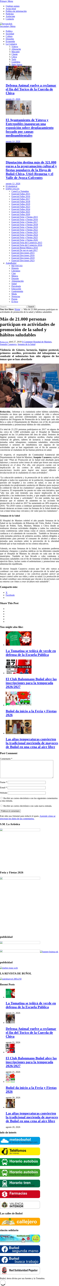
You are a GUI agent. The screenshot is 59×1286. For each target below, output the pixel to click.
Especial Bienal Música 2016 (24, 247)
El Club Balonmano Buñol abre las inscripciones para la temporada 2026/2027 (31, 1062)
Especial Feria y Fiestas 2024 (24, 235)
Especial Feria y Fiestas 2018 (24, 224)
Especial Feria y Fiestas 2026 (24, 240)
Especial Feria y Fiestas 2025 (24, 237)
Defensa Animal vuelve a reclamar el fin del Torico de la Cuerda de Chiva (31, 1032)
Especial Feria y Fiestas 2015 (24, 217)
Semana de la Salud (26, 344)
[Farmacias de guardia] (20, 1197)
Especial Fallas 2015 (20, 194)
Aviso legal (11, 8)
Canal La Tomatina (20, 191)
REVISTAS (16, 265)
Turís (13, 59)
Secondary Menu (7, 26)
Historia (15, 268)
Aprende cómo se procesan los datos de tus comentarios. (27, 817)
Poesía (14, 299)
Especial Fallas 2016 (20, 196)
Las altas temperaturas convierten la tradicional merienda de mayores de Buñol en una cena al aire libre (32, 1117)
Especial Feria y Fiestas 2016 (24, 219)
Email (3, 787)
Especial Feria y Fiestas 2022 (24, 230)
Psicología (16, 286)
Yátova (14, 46)
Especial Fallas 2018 (20, 201)
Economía (10, 41)
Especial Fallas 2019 (20, 204)
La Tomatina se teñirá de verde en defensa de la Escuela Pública (31, 1005)
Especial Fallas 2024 (20, 209)
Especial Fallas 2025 (20, 212)
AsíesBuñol (11, 263)
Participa (10, 14)
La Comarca (11, 44)
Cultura (9, 36)
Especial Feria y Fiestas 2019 (24, 227)
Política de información (16, 11)
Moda (14, 294)
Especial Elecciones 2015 (23, 253)
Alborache (16, 49)
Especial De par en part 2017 (24, 250)
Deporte (15, 278)
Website (3, 793)
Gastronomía (17, 291)
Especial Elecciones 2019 (23, 258)
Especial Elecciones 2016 (23, 255)
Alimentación (17, 281)
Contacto (10, 19)
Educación (16, 289)
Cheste (14, 54)
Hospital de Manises (42, 342)
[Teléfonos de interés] (20, 1154)
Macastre (15, 51)
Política (9, 31)
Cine (13, 273)
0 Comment (27, 342)
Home (17, 309)
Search (31, 307)
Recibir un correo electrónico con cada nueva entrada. (27, 806)
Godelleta (15, 62)
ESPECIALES (12, 189)
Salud (14, 283)
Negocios (15, 296)
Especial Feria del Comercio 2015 (26, 242)
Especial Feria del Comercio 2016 (26, 245)
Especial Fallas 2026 (20, 214)
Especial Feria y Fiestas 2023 (24, 232)
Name (3, 782)
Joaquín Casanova (8, 344)
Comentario (6, 759)
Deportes (10, 39)
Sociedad (10, 33)
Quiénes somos (12, 6)
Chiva (14, 57)
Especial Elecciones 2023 (23, 260)
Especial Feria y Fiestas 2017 (24, 222)
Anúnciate (10, 16)
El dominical (11, 186)
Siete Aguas (16, 64)
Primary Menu (6, 1)
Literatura (15, 271)
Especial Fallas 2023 (20, 206)
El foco (14, 301)
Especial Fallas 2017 (20, 199)
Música (14, 276)
